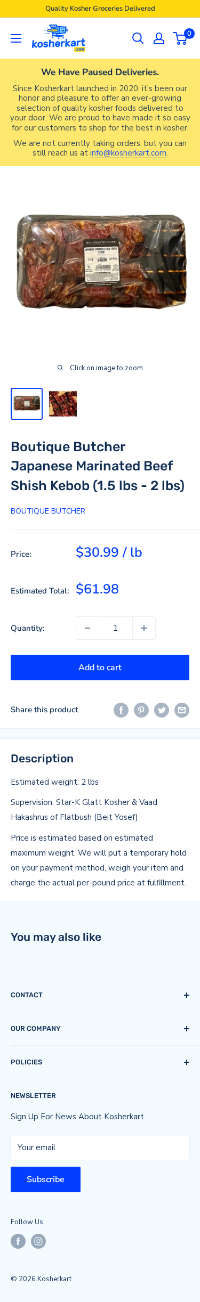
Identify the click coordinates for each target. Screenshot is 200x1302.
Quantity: (28, 628)
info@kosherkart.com (128, 153)
